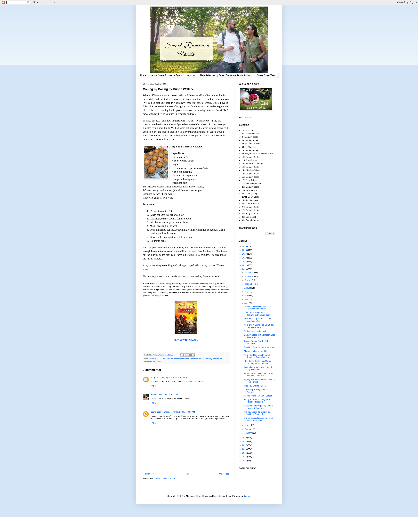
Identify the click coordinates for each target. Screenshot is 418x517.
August (247, 288)
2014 (244, 457)
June (246, 295)
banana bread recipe (165, 359)
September (249, 284)
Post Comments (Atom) (165, 478)
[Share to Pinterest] (193, 355)
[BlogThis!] (184, 355)
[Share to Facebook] (190, 355)
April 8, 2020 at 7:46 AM (176, 377)
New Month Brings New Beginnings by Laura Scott (257, 314)
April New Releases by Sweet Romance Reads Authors (257, 356)
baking (153, 359)
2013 (244, 461)
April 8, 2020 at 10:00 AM (184, 412)
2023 (244, 258)
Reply (153, 386)
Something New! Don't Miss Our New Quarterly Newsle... (258, 307)
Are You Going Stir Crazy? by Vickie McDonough (257, 413)
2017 (244, 445)
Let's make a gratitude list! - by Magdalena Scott (257, 320)
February (248, 429)
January (248, 433)
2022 (244, 261)
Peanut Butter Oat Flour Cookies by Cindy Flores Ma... (258, 374)
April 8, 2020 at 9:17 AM (167, 395)
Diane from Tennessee (161, 412)
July (246, 292)
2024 (244, 254)
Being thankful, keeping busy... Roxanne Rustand (257, 400)
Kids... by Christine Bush (255, 386)
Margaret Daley (158, 377)
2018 (244, 441)
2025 (244, 250)
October (248, 280)
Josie (153, 395)
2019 (244, 437)
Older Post (224, 474)
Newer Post (149, 474)
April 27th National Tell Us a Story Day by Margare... (259, 326)
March (247, 425)
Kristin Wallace (219, 359)
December (249, 272)
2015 (244, 453)
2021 (244, 265)
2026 (244, 246)
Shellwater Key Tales (152, 362)
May (246, 299)
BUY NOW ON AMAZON (186, 340)
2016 (244, 449)
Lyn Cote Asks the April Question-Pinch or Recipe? (258, 419)
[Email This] (181, 355)
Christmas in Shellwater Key (201, 359)
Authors (191, 75)
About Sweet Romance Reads (166, 75)
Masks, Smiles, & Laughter (256, 351)
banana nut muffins (181, 359)
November (249, 276)
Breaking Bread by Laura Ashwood (259, 347)
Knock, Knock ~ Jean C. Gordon (258, 396)
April (246, 303)
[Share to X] (187, 355)
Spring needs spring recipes (256, 331)
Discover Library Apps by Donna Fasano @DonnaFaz (258, 407)
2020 (244, 269)
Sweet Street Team (266, 75)
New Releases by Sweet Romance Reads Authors (226, 75)
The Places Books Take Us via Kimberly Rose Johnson (257, 362)
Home (143, 75)
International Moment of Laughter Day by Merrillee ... (258, 368)
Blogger (246, 496)
